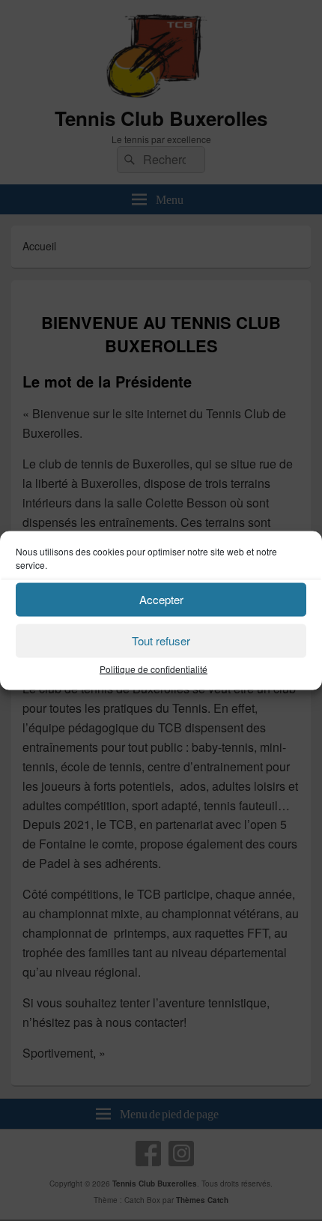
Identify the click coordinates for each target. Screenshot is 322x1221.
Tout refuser (161, 640)
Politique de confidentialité (153, 668)
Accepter (161, 599)
